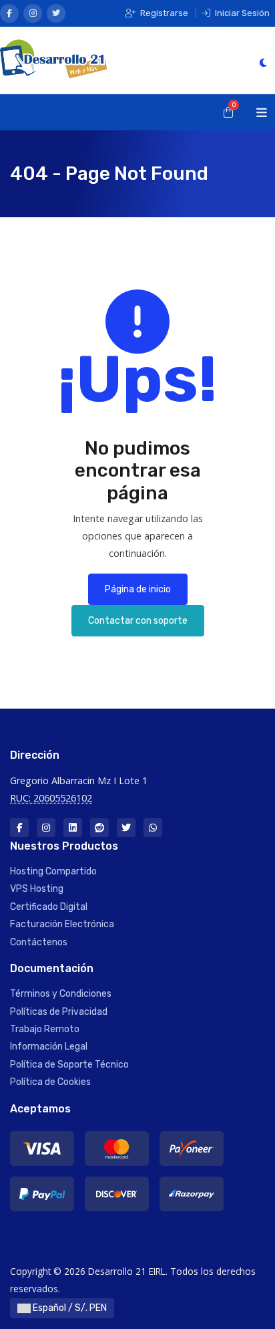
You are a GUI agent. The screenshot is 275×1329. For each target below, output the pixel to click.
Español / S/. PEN (69, 1308)
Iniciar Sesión (241, 13)
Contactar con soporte (138, 620)
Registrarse (163, 13)
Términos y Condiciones (60, 993)
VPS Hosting (36, 888)
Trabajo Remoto (44, 1029)
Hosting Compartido (53, 871)
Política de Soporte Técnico (69, 1064)
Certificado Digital (48, 907)
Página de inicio (138, 589)
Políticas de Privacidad (58, 1011)
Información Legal (48, 1046)
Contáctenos (38, 942)
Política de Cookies (50, 1082)
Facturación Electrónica (62, 924)
